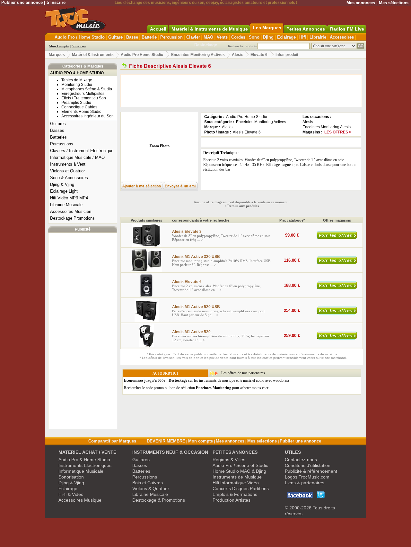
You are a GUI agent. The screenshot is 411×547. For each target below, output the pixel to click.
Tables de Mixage (76, 80)
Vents (222, 37)
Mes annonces (360, 2)
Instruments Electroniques (84, 465)
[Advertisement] (83, 330)
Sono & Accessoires (69, 177)
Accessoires (342, 37)
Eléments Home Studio (81, 111)
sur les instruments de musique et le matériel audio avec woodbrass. (207, 380)
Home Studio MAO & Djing (239, 471)
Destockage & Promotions (158, 500)
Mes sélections (393, 2)
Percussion (171, 37)
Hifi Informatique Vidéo (236, 482)
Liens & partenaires (304, 482)
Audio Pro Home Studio (142, 54)
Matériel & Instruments (93, 54)
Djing (268, 37)
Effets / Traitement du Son (83, 98)
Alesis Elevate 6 (247, 132)
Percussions (61, 143)
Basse (132, 37)
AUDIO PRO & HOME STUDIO (77, 73)
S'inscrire (56, 2)
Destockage (205, 44)
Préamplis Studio (76, 102)
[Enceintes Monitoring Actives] (124, 66)
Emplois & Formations (235, 494)
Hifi (302, 37)
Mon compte (200, 441)
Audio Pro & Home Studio (84, 459)
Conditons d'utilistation (307, 465)
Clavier (193, 37)
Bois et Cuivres (147, 482)
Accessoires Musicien (70, 211)
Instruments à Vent (67, 164)
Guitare (115, 37)
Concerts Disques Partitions (241, 488)
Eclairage (286, 37)
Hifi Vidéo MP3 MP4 (69, 198)
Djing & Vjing (62, 184)
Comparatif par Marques (112, 441)
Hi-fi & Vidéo (70, 494)
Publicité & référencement (311, 471)
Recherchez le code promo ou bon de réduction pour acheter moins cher (196, 388)
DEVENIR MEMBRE (166, 441)
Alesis (237, 54)
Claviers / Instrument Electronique (81, 150)
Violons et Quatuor (67, 171)
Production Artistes (231, 500)
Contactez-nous (301, 459)
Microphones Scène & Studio (86, 89)
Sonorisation (71, 476)
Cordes (238, 37)
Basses (57, 130)
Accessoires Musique (79, 500)
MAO (208, 37)
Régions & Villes (229, 459)
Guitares (58, 123)
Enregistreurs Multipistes (82, 93)
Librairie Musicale (66, 204)
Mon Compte (59, 46)
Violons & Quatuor (150, 488)
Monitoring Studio (76, 84)
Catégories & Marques (82, 66)
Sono (254, 37)
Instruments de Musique (237, 476)
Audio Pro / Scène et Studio (240, 465)
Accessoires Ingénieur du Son (87, 116)
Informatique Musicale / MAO (77, 157)
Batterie (149, 37)
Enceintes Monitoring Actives (198, 54)
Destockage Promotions (72, 218)
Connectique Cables (79, 107)
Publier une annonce (22, 2)
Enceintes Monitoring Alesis (326, 127)
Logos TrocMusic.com (307, 476)
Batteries (58, 137)
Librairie (318, 37)
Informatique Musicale (80, 471)
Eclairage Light (64, 191)
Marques (57, 54)
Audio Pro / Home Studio (80, 37)
